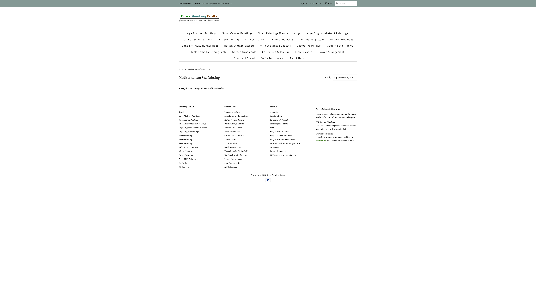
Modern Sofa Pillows (339, 46)
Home (181, 69)
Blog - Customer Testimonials (282, 139)
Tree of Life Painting (187, 159)
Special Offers (276, 116)
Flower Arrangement (331, 52)
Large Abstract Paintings (201, 33)
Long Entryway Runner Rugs (200, 46)
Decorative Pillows (309, 46)
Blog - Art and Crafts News (281, 135)
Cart (330, 3)
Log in (302, 3)
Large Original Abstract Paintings (327, 33)
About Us (296, 58)
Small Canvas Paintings (237, 33)
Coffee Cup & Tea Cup (276, 52)
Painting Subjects (310, 39)
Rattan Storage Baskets (239, 46)
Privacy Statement (278, 151)
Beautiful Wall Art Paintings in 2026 (285, 143)
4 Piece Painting (255, 39)
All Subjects (184, 167)
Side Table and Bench (233, 163)
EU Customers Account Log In (283, 155)
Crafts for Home (271, 58)
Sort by (328, 77)
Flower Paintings (186, 155)
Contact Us (274, 147)
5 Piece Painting (282, 39)
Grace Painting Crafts (275, 175)
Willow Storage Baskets (275, 46)
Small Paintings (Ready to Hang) (279, 33)
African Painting (186, 151)
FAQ (272, 127)
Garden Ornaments (244, 52)
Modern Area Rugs (342, 39)
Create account (315, 3)
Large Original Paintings (197, 39)
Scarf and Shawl (244, 58)
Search (182, 112)
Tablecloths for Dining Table (209, 52)
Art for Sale (183, 163)
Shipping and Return (279, 123)
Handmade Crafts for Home (236, 155)
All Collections (230, 167)
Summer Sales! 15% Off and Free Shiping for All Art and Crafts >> (205, 3)
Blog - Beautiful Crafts (279, 131)
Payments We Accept (279, 119)
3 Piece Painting (229, 39)
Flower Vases (303, 52)
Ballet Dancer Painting (188, 147)
